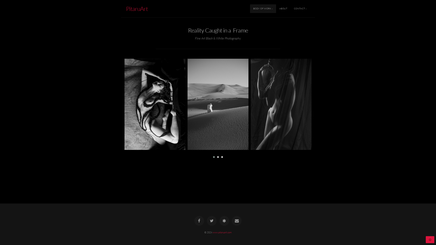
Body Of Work (262, 8)
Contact (299, 8)
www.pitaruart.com (222, 232)
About (283, 8)
